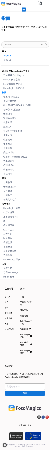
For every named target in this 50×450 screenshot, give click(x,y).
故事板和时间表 (10, 216)
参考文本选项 (9, 251)
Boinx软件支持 (24, 343)
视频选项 (7, 242)
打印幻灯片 (8, 165)
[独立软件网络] (16, 436)
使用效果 (7, 139)
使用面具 (7, 143)
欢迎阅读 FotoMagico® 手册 (16, 71)
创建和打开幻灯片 (11, 96)
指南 (4, 92)
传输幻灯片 (8, 169)
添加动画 (7, 113)
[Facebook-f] (43, 417)
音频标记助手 (9, 186)
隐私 (29, 425)
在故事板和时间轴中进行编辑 (17, 105)
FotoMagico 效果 (11, 259)
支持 (4, 263)
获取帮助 (24, 310)
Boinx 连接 (8, 276)
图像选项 (7, 238)
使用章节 (7, 148)
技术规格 (8, 318)
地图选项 (7, 246)
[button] (24, 10)
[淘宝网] (39, 417)
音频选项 (7, 255)
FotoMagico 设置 (11, 208)
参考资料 (6, 203)
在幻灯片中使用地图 (13, 131)
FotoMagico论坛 (25, 335)
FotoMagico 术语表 (12, 83)
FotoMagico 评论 (25, 351)
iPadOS (7, 60)
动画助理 (7, 182)
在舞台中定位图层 (11, 109)
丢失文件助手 (9, 199)
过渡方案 (7, 233)
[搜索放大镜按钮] (46, 44)
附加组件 (8, 313)
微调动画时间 (9, 118)
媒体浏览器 (8, 225)
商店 (6, 323)
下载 (22, 297)
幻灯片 (7, 297)
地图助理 (7, 195)
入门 (6, 302)
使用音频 (7, 122)
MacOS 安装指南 (11, 79)
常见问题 (24, 315)
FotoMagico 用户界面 (14, 88)
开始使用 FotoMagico (14, 75)
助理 (4, 178)
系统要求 (7, 268)
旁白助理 (7, 191)
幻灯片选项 (8, 229)
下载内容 (7, 173)
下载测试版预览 (25, 303)
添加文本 (7, 126)
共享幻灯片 (8, 161)
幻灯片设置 (8, 212)
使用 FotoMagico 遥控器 (15, 156)
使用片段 (7, 135)
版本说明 (22, 425)
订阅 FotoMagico (11, 272)
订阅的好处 (9, 329)
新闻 (6, 307)
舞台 (5, 221)
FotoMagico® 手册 (26, 322)
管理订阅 (24, 329)
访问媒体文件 (9, 101)
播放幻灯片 (8, 152)
